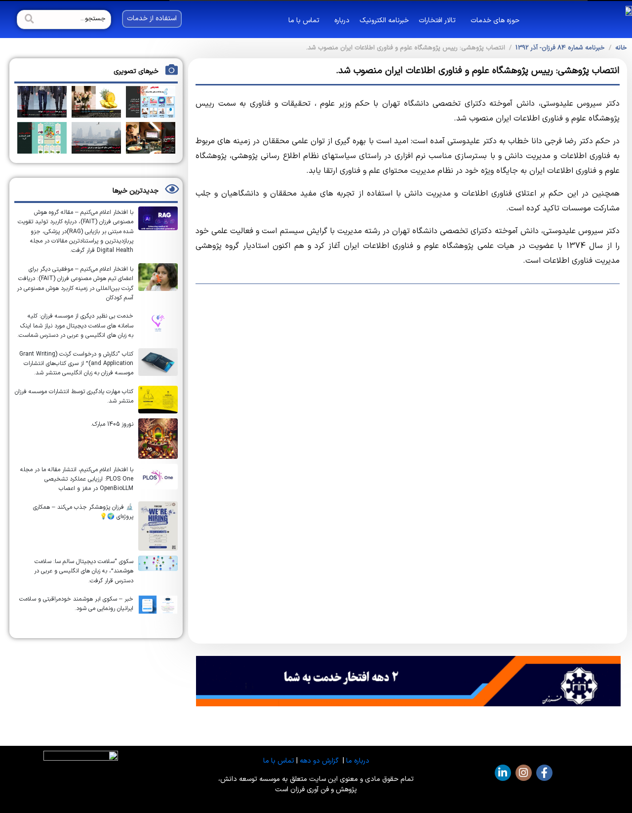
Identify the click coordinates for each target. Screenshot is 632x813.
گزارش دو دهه (319, 761)
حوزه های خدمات (495, 20)
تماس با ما (303, 20)
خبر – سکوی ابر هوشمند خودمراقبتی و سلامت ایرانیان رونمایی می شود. (76, 604)
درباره (342, 20)
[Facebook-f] (544, 773)
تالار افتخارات (437, 20)
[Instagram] (523, 773)
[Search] (28, 19)
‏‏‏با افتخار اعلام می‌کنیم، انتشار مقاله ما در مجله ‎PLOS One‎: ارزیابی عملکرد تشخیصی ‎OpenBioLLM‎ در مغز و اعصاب (76, 479)
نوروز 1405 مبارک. (112, 424)
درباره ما (357, 761)
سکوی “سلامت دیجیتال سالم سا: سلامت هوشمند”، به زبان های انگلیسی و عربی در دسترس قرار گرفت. (83, 571)
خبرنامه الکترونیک (384, 20)
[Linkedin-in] (503, 773)
